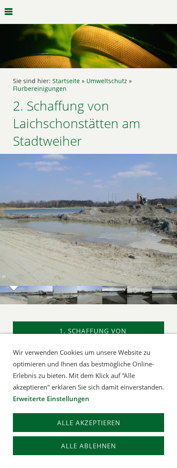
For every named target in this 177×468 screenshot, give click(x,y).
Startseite (66, 81)
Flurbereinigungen (40, 89)
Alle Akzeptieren (88, 422)
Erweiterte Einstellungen (51, 398)
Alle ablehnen (88, 445)
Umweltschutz (106, 81)
